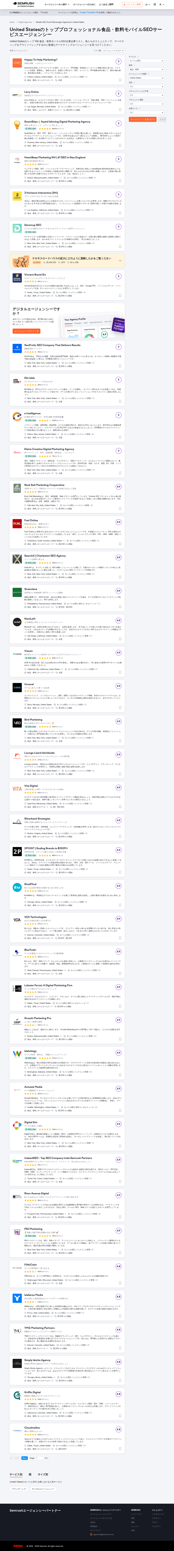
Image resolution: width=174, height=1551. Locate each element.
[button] (147, 4)
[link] (84, 4)
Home (12, 22)
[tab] (16, 1474)
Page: (32, 1458)
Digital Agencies (25, 22)
